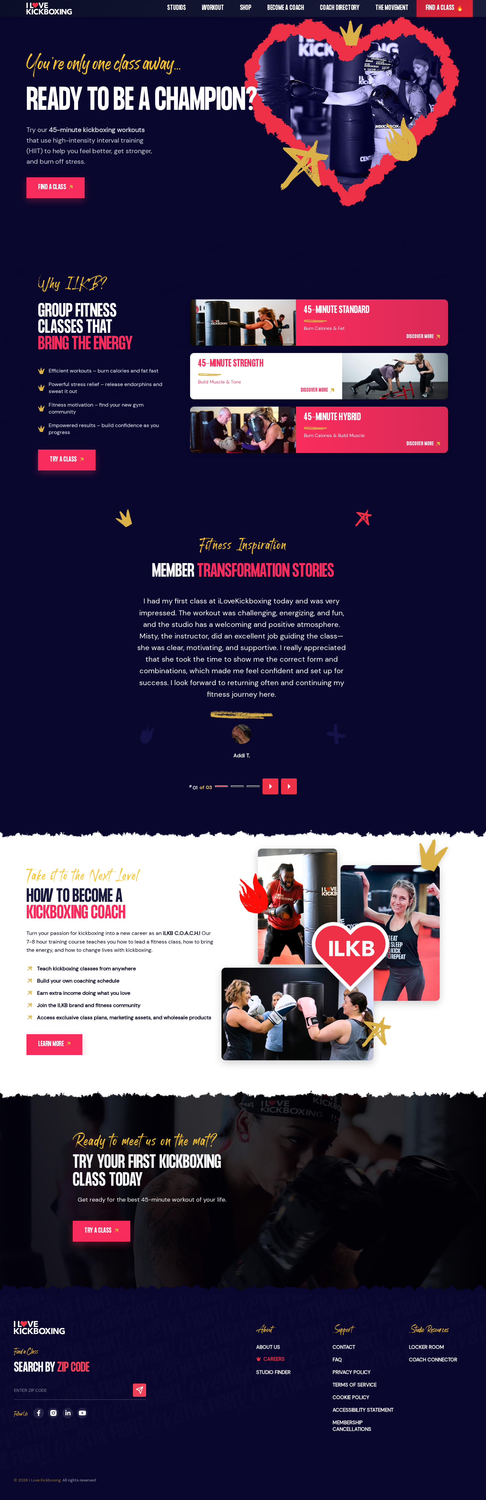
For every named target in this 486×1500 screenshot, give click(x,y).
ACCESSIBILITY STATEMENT (363, 1410)
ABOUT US (268, 1347)
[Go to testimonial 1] (221, 786)
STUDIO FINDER (273, 1372)
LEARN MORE (51, 1044)
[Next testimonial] (289, 786)
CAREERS (274, 1359)
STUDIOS (176, 8)
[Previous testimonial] (270, 786)
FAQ (337, 1359)
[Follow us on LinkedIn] (67, 1413)
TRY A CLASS (63, 460)
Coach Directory (340, 8)
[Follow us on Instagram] (53, 1413)
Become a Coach (285, 8)
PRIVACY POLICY (352, 1372)
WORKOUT (213, 8)
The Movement (392, 8)
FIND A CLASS (445, 8)
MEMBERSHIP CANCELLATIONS (352, 1426)
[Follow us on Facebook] (38, 1413)
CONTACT (344, 1347)
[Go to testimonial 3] (253, 786)
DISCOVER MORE (420, 337)
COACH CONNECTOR (433, 1359)
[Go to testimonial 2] (237, 786)
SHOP (246, 8)
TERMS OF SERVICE (355, 1385)
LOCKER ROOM (426, 1347)
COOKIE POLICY (351, 1397)
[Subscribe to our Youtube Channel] (82, 1413)
